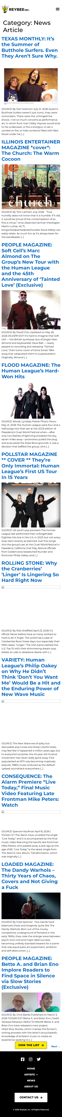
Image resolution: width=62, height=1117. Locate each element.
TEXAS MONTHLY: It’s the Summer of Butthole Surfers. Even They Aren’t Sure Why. (30, 47)
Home (31, 1068)
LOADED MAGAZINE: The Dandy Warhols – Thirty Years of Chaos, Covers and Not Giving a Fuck (30, 875)
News (31, 1080)
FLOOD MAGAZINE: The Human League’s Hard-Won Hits (31, 370)
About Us (31, 1086)
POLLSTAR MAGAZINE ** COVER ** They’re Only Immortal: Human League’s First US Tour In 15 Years (30, 465)
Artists (29, 1074)
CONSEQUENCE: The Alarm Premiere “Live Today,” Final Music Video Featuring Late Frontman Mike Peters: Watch (30, 790)
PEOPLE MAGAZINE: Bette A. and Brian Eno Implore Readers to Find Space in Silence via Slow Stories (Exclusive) (30, 972)
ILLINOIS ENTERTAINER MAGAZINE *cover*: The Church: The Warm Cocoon (31, 150)
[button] (57, 9)
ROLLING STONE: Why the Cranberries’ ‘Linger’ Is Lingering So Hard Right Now (30, 571)
